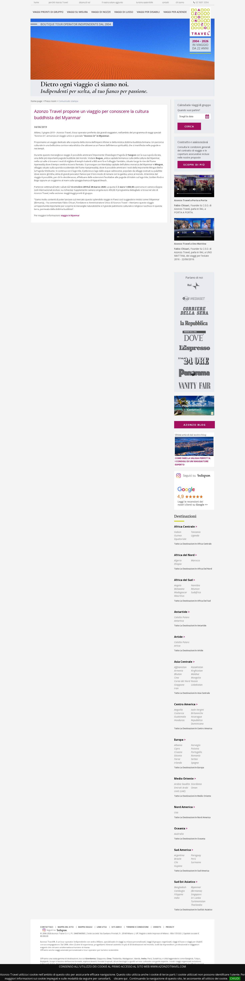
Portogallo (196, 752)
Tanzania (195, 532)
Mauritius (179, 595)
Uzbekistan (196, 684)
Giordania (196, 784)
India (177, 897)
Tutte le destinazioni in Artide (188, 650)
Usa (176, 812)
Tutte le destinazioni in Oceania (189, 838)
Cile (176, 862)
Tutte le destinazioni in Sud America (191, 870)
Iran (176, 688)
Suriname (196, 862)
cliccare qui (120, 978)
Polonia (195, 748)
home (36, 2)
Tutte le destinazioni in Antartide (190, 625)
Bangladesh (180, 887)
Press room (50, 101)
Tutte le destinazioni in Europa (189, 767)
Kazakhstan (197, 667)
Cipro (177, 748)
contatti (165, 2)
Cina (176, 677)
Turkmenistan (198, 901)
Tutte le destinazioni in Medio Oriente (192, 796)
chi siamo (180, 2)
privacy (170, 927)
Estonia (178, 755)
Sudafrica (196, 592)
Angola (177, 585)
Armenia (178, 670)
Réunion (195, 588)
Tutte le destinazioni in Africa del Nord (193, 568)
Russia (194, 681)
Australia (179, 833)
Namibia (195, 585)
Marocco (195, 560)
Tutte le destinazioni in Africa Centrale (193, 543)
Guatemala (180, 716)
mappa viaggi (85, 927)
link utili (102, 927)
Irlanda (178, 762)
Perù (193, 858)
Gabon (177, 532)
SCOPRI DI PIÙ (194, 164)
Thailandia (196, 904)
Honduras (179, 720)
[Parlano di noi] (194, 332)
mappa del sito (66, 927)
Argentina (179, 855)
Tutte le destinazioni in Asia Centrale (192, 693)
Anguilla (178, 709)
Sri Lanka (196, 897)
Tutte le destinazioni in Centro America (193, 728)
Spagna (195, 762)
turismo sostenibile (144, 2)
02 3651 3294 (201, 2)
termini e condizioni (137, 927)
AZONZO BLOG (195, 424)
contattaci (46, 927)
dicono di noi (84, 2)
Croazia (178, 752)
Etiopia (178, 563)
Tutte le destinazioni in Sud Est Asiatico (193, 909)
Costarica (179, 713)
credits (157, 927)
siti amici (117, 927)
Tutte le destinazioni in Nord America (192, 817)
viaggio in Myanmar (70, 215)
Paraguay (196, 855)
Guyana (178, 865)
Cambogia (179, 890)
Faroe (177, 759)
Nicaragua (196, 716)
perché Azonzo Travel (58, 2)
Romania (195, 755)
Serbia (194, 759)
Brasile (177, 858)
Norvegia (195, 745)
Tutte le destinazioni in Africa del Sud (192, 600)
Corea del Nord (182, 681)
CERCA (189, 126)
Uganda (195, 535)
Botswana (179, 588)
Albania (178, 745)
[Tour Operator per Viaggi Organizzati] (200, 35)
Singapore (196, 894)
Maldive (195, 674)
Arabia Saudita (182, 784)
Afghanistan (180, 667)
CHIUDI (235, 978)
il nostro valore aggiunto (112, 2)
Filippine (178, 894)
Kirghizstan (197, 670)
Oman (194, 787)
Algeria (178, 560)
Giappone (179, 684)
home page (36, 101)
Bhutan (178, 674)
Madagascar (180, 592)
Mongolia (196, 677)
